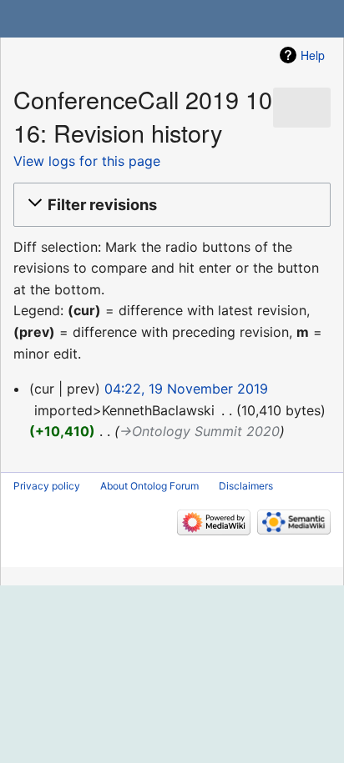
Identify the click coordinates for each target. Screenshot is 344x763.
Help (313, 55)
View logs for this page (86, 161)
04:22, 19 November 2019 (186, 388)
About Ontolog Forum (149, 485)
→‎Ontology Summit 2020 (199, 431)
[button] (169, 204)
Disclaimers (246, 485)
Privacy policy (46, 485)
